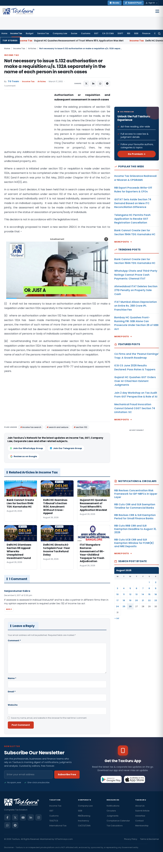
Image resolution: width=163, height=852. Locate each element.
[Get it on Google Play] (111, 779)
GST (96, 33)
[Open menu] (157, 11)
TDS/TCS (53, 820)
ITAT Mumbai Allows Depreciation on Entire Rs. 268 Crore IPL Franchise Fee (135, 305)
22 (149, 600)
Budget (29, 33)
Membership (142, 825)
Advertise (140, 815)
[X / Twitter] (15, 817)
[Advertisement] (28, 124)
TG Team (13, 81)
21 (143, 600)
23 (155, 600)
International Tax (57, 825)
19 (130, 600)
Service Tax (43, 33)
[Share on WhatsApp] (100, 83)
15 (149, 594)
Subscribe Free (67, 774)
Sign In (152, 2)
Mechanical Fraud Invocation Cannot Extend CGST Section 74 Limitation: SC (134, 408)
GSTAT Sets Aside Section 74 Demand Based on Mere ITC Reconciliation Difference (132, 203)
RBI (128, 33)
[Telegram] (15, 825)
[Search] (159, 33)
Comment (14, 640)
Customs (85, 33)
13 (136, 594)
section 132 (81, 427)
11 (124, 594)
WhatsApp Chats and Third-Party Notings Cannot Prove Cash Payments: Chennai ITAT (135, 274)
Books (116, 2)
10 (117, 594)
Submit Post (135, 2)
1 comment (9, 85)
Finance (146, 33)
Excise (74, 33)
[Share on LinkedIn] (93, 83)
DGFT (120, 33)
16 (156, 594)
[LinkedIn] (31, 817)
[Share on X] (86, 83)
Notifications (113, 805)
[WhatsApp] (7, 825)
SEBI (136, 33)
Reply (9, 609)
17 (118, 600)
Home (4, 33)
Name (12, 678)
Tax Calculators (115, 825)
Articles (32, 48)
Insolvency (83, 820)
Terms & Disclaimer (149, 839)
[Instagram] (38, 817)
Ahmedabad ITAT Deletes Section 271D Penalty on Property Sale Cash (135, 290)
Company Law (60, 33)
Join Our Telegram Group (67, 448)
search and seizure (58, 427)
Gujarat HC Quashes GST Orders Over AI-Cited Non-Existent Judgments (135, 381)
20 (136, 600)
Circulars (111, 810)
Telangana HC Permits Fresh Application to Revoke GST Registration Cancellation (132, 218)
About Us (140, 805)
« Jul (117, 618)
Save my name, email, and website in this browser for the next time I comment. (49, 718)
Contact (139, 820)
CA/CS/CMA (84, 825)
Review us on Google (25, 456)
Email (12, 691)
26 (130, 606)
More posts (121, 241)
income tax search (31, 427)
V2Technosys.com (64, 839)
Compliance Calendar (118, 820)
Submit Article (142, 810)
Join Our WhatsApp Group (28, 448)
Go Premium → (136, 154)
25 (124, 606)
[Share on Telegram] (107, 83)
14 (143, 594)
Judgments (112, 815)
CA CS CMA (108, 33)
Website (13, 704)
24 (117, 606)
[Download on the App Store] (134, 779)
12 (130, 594)
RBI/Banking (84, 815)
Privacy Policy (130, 839)
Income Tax (16, 33)
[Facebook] (7, 817)
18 (124, 600)
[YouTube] (23, 817)
